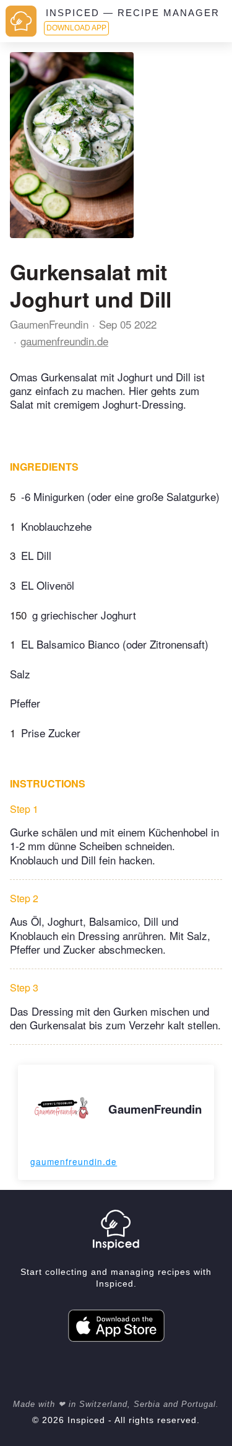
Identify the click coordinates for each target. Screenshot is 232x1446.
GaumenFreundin (49, 324)
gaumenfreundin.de (64, 340)
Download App (76, 28)
